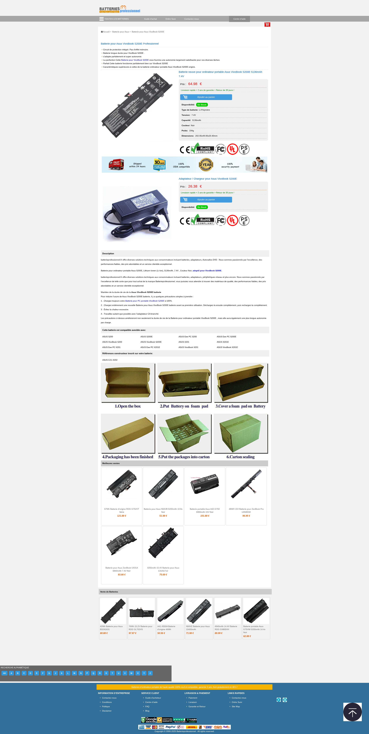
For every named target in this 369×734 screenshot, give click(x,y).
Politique (106, 706)
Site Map (236, 706)
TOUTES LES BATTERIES (117, 19)
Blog (147, 711)
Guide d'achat (150, 19)
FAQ (147, 706)
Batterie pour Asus (120, 32)
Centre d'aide (239, 19)
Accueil (106, 32)
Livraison (193, 702)
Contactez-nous (191, 19)
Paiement (193, 698)
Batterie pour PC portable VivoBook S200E (145, 301)
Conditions (107, 702)
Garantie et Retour (197, 706)
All (4, 673)
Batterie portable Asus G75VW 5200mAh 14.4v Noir (254, 629)
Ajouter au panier (206, 97)
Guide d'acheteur (153, 698)
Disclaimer (107, 711)
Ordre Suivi (170, 19)
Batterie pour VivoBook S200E (135, 60)
